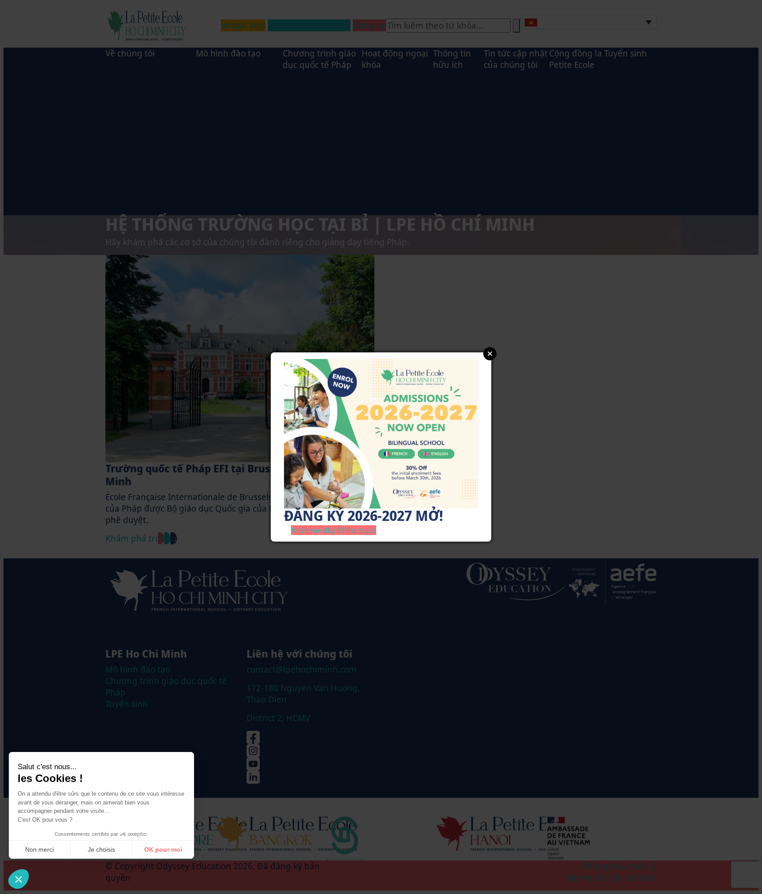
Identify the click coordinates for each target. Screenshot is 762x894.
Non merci (39, 849)
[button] (18, 879)
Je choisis (101, 849)
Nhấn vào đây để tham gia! (333, 530)
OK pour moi (163, 849)
